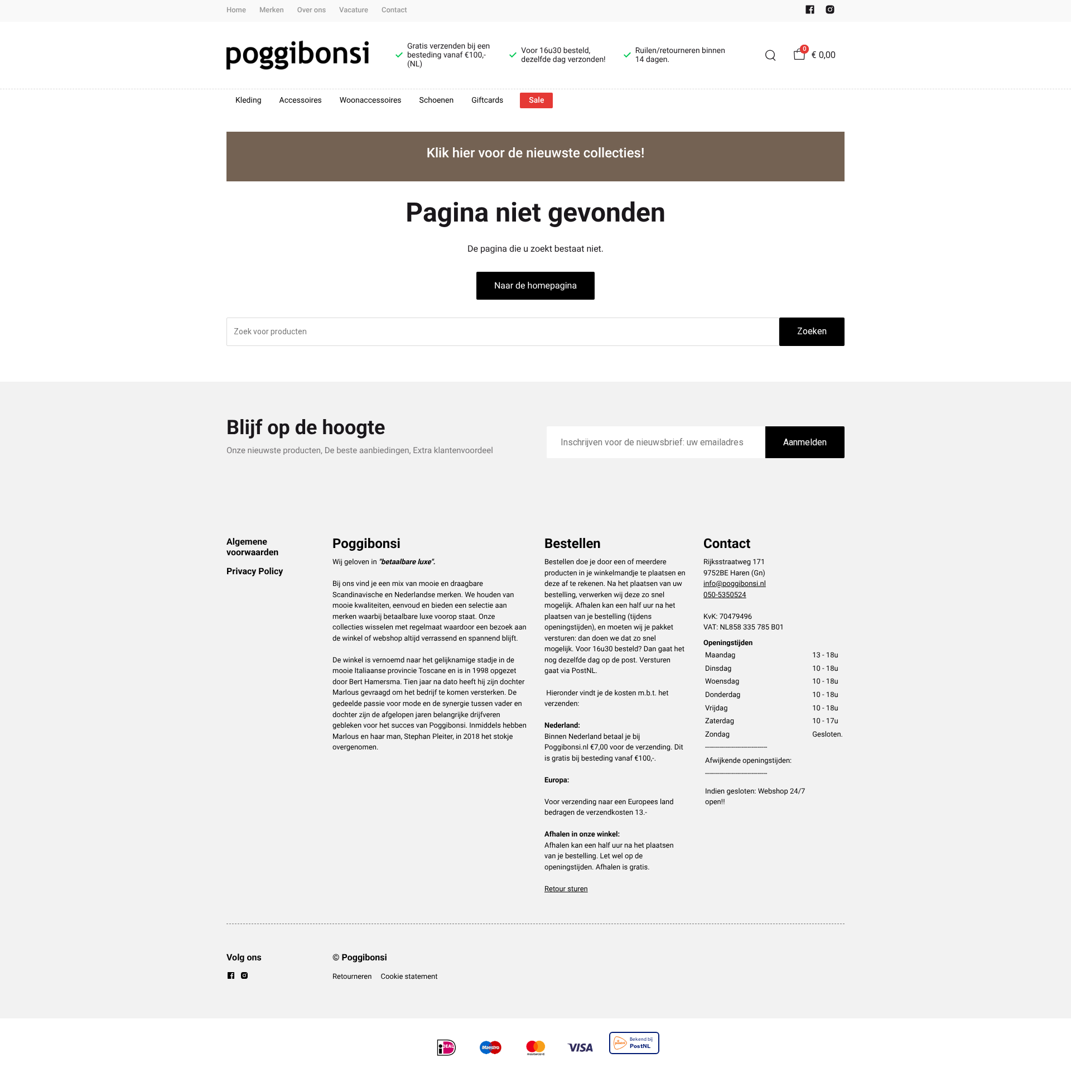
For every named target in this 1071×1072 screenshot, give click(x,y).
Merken (271, 10)
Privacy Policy (254, 571)
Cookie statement (408, 977)
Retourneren (352, 977)
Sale (536, 100)
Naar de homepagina (535, 285)
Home (236, 10)
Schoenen (436, 100)
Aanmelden (805, 442)
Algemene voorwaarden (252, 546)
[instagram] (830, 12)
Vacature (353, 10)
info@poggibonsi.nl (734, 584)
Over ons (311, 10)
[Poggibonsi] (297, 55)
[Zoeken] (770, 55)
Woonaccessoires (371, 100)
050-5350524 (724, 595)
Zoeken (812, 331)
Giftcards (487, 100)
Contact (394, 10)
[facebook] (810, 12)
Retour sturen (566, 889)
